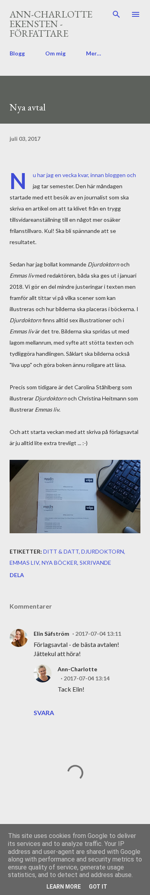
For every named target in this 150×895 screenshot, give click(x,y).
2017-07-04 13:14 (87, 678)
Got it (98, 886)
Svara (44, 712)
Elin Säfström (51, 633)
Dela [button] (17, 575)
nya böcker (59, 562)
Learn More (63, 886)
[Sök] (116, 14)
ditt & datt (61, 551)
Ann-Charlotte (77, 669)
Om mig (55, 53)
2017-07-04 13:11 (98, 633)
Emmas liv (24, 562)
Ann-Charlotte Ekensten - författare (51, 23)
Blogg (17, 53)
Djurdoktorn (102, 551)
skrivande (95, 562)
